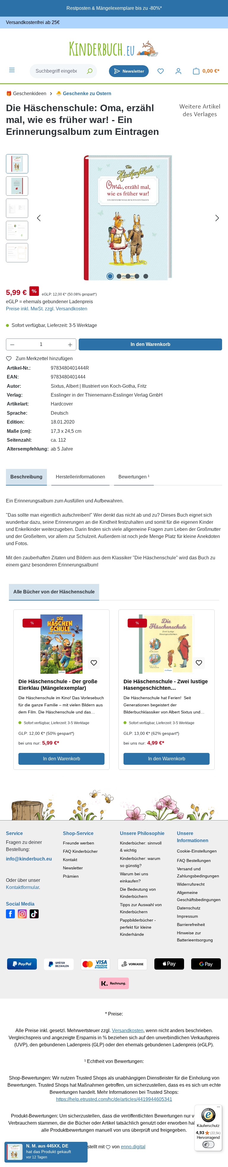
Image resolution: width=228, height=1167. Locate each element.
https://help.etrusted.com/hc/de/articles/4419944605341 (114, 1099)
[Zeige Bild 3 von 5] (128, 276)
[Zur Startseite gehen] (114, 48)
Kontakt (70, 859)
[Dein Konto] (178, 71)
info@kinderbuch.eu (28, 858)
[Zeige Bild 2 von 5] (119, 276)
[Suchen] (90, 71)
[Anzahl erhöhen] (70, 344)
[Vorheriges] (38, 218)
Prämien (71, 876)
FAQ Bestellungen (194, 860)
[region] (114, 218)
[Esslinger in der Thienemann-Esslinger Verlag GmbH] (200, 122)
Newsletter (73, 868)
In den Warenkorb (150, 344)
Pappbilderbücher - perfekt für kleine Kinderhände (138, 927)
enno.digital (133, 1146)
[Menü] (12, 70)
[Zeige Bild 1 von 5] (110, 276)
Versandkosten (127, 1030)
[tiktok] (34, 913)
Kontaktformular (22, 887)
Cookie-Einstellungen (197, 851)
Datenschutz (188, 908)
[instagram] (22, 913)
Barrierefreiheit (191, 924)
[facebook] (10, 913)
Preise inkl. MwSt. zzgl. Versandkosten (46, 308)
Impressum (187, 916)
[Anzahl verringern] (12, 344)
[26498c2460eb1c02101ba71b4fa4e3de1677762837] (128, 218)
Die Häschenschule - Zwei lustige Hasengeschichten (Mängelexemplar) (166, 685)
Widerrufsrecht (191, 884)
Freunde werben (78, 843)
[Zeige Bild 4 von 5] (136, 276)
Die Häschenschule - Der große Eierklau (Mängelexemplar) (57, 685)
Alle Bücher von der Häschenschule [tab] (54, 591)
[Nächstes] (217, 218)
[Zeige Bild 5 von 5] (145, 276)
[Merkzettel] (161, 71)
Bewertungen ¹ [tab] (133, 476)
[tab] (26, 477)
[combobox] (56, 71)
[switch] (208, 1144)
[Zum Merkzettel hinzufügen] (94, 663)
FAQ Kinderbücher (80, 851)
